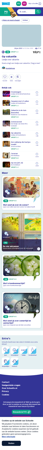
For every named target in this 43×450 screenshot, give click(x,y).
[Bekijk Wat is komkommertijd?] (21, 271)
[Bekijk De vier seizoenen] (21, 232)
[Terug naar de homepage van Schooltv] (6, 3)
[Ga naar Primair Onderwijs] (6, 11)
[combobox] (26, 11)
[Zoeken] (38, 11)
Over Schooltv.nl (9, 388)
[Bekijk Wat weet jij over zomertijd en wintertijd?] (21, 309)
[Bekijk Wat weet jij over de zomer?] (21, 193)
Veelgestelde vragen (11, 385)
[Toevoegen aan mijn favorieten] (38, 248)
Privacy (5, 391)
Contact (5, 382)
